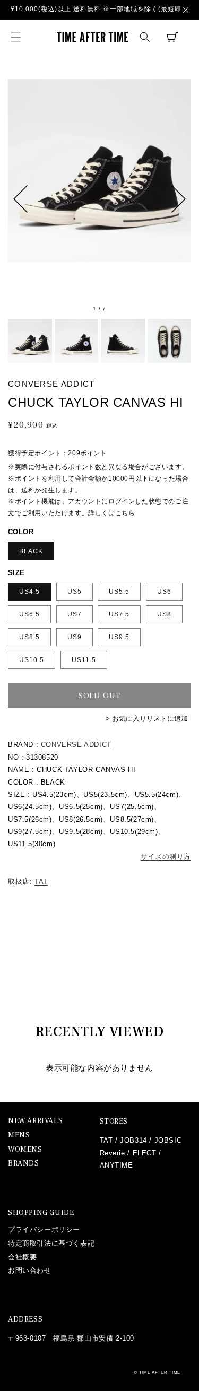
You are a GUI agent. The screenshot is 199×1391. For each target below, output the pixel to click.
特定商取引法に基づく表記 (51, 1243)
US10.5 (31, 660)
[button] (16, 37)
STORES (114, 1121)
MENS (19, 1135)
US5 (74, 591)
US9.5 (119, 637)
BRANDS (23, 1163)
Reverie (112, 1153)
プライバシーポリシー (44, 1229)
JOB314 (133, 1140)
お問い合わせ (29, 1270)
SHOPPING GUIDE (41, 1213)
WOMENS (25, 1149)
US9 (74, 637)
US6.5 (29, 614)
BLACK (31, 551)
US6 (164, 591)
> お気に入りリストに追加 (147, 719)
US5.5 (119, 591)
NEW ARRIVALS (35, 1121)
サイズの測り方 (166, 856)
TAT (41, 881)
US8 (164, 614)
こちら (125, 513)
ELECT (145, 1153)
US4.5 (29, 591)
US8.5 (29, 637)
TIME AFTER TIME (160, 1372)
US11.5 (84, 660)
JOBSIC (168, 1140)
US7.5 (119, 614)
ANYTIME (116, 1165)
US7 (74, 614)
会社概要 (22, 1257)
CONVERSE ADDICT (76, 745)
